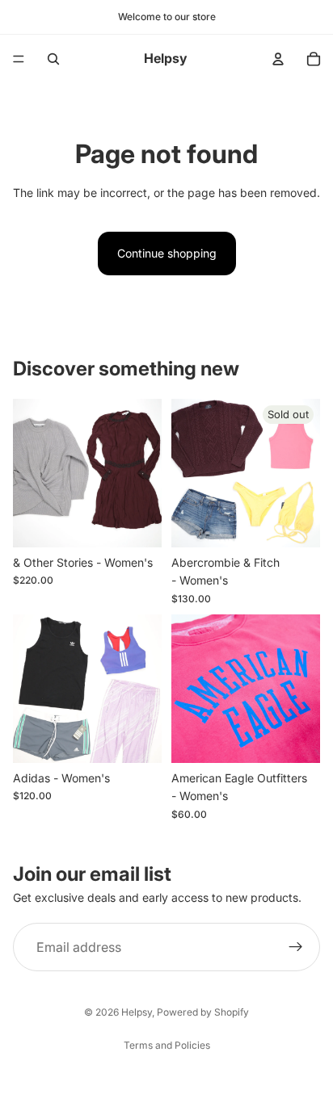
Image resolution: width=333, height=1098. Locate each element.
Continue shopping (167, 253)
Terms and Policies (167, 1045)
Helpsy (136, 1012)
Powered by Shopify (203, 1012)
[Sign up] (296, 947)
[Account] (278, 59)
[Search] (53, 59)
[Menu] (18, 59)
